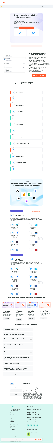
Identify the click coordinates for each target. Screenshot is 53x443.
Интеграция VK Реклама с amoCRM (33, 414)
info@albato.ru (13, 412)
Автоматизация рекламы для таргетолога (7, 311)
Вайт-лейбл (12, 426)
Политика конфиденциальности (33, 429)
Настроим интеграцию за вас (16, 427)
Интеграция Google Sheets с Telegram (34, 417)
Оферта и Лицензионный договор (33, 427)
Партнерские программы (15, 424)
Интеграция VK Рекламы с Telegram (34, 409)
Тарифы (11, 420)
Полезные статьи (13, 423)
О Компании (12, 429)
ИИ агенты (12, 421)
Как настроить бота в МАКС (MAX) (31, 311)
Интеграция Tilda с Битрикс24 (32, 415)
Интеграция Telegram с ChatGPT (33, 419)
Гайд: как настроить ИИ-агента (19, 311)
